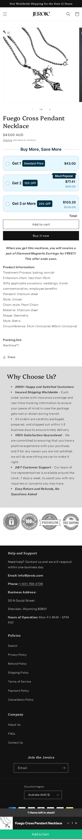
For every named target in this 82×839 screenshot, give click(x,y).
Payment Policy (18, 690)
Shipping (7, 140)
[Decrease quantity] (68, 823)
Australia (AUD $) (39, 794)
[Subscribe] (63, 768)
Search (13, 646)
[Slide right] (49, 109)
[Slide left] (32, 109)
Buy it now (41, 236)
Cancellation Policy (20, 699)
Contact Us (15, 742)
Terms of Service (19, 681)
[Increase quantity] (76, 823)
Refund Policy (17, 663)
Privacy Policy (17, 654)
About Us (14, 724)
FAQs (11, 733)
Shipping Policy (18, 672)
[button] (5, 14)
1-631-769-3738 (31, 584)
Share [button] (12, 357)
